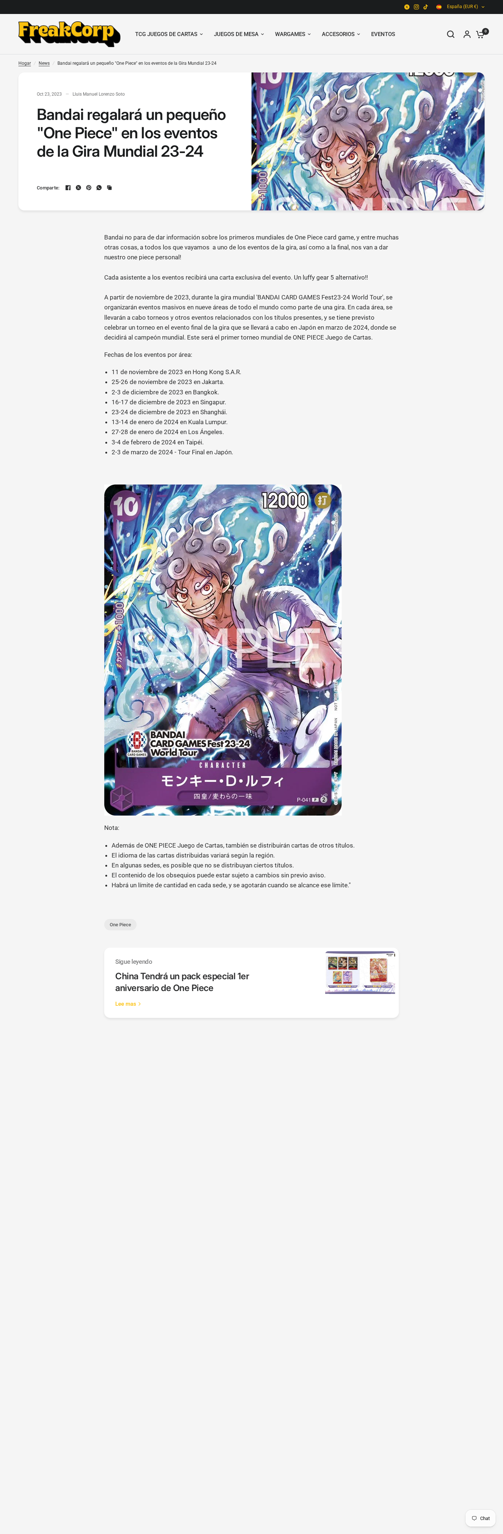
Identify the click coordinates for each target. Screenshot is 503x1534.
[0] (478, 34)
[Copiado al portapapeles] (109, 187)
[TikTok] (426, 7)
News (44, 63)
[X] (407, 7)
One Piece (120, 924)
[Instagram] (416, 7)
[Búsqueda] (450, 34)
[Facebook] (68, 187)
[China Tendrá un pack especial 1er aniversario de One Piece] (360, 982)
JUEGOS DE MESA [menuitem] (236, 34)
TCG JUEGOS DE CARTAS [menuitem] (166, 34)
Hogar (24, 63)
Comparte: (48, 187)
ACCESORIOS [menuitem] (338, 34)
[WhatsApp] (99, 187)
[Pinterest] (88, 187)
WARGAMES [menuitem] (290, 34)
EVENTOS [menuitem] (383, 34)
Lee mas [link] (125, 1004)
